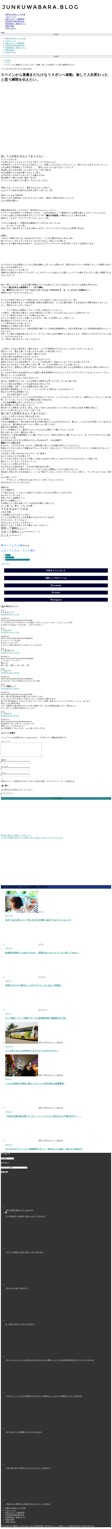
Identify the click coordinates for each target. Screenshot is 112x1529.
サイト (3, 773)
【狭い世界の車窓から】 (19, 1210)
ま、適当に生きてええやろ (20, 1324)
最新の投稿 (9, 26)
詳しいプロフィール (57, 578)
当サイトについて (57, 570)
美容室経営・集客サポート (15, 24)
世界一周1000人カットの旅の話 (17, 560)
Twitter (56, 592)
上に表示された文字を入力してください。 (17, 790)
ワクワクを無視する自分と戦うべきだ (24, 1252)
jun (6, 630)
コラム (7, 555)
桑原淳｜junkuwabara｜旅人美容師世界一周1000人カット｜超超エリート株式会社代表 (46, 1526)
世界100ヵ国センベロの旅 (15, 14)
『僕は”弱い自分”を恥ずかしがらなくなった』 (27, 1468)
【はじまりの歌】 (16, 1288)
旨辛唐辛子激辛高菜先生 (14, 21)
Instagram (57, 599)
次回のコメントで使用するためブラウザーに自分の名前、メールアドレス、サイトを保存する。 (38, 781)
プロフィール (10, 17)
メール (4, 766)
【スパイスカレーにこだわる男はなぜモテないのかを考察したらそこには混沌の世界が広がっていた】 (49, 1360)
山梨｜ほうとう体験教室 (14, 19)
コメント (5, 742)
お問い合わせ (10, 28)
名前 (4, 760)
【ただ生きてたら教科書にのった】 (23, 1432)
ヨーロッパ (9, 557)
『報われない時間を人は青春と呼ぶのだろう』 (27, 1504)
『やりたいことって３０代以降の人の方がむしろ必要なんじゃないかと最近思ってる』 (43, 1396)
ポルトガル (5, 564)
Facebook (56, 585)
